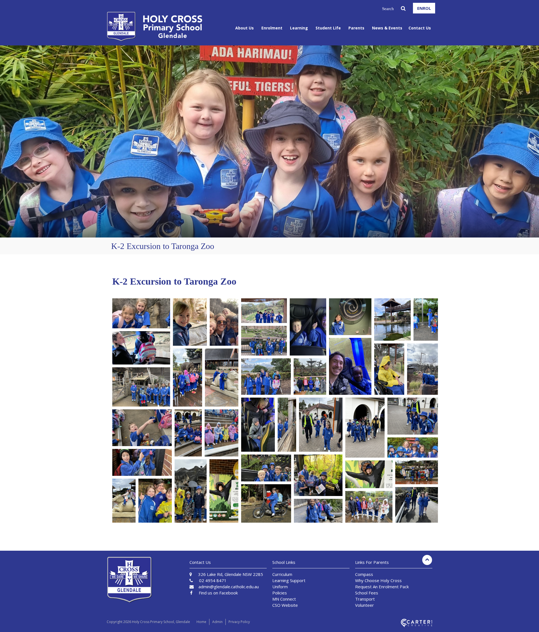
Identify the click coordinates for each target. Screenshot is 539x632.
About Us (244, 28)
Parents (356, 28)
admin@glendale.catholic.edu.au (228, 586)
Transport (365, 599)
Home (201, 621)
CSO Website (285, 605)
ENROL (424, 8)
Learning (299, 28)
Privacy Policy (239, 621)
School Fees (366, 593)
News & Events (387, 28)
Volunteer (364, 605)
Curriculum (282, 574)
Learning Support (288, 580)
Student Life (328, 28)
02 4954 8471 (213, 580)
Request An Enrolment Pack (382, 586)
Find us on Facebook (218, 593)
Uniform (280, 586)
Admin (217, 621)
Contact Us (419, 28)
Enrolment (271, 28)
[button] (141, 313)
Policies (279, 593)
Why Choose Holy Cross (378, 580)
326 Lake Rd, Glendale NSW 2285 (230, 574)
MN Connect (284, 599)
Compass (364, 574)
